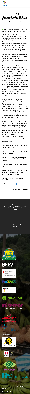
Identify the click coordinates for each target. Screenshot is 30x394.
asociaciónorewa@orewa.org (14, 184)
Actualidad (15, 13)
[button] (27, 3)
